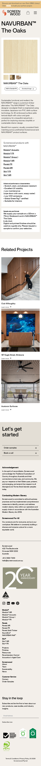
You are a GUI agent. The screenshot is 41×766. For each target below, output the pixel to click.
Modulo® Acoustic (11, 150)
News (4, 671)
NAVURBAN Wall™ (9, 635)
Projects (5, 648)
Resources (6, 653)
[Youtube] (13, 603)
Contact (5, 679)
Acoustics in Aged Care (11, 657)
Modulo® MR (8, 161)
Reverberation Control (10, 655)
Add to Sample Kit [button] (11, 88)
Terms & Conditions (12, 758)
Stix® (4, 639)
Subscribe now (7, 722)
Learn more (5, 307)
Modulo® (5, 610)
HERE (8, 6)
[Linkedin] (8, 603)
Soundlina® (6, 633)
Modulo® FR (8, 154)
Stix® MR (7, 175)
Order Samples (8, 682)
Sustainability (7, 669)
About (4, 664)
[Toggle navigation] (35, 12)
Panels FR (7, 164)
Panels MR (8, 168)
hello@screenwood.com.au (12, 561)
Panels (4, 623)
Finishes (5, 650)
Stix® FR (7, 172)
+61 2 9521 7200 (8, 558)
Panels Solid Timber (9, 630)
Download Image (27, 88)
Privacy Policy (24, 758)
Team (4, 667)
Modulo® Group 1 (10, 157)
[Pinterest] (17, 603)
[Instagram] (3, 603)
